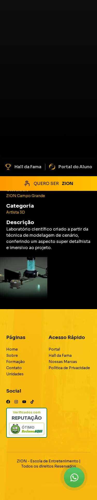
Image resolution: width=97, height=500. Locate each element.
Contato (14, 368)
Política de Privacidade (69, 368)
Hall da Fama (27, 167)
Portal (54, 349)
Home (12, 349)
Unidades (15, 374)
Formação (15, 361)
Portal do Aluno (75, 167)
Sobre (12, 355)
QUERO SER (53, 183)
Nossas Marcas (63, 361)
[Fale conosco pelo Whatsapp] (74, 477)
